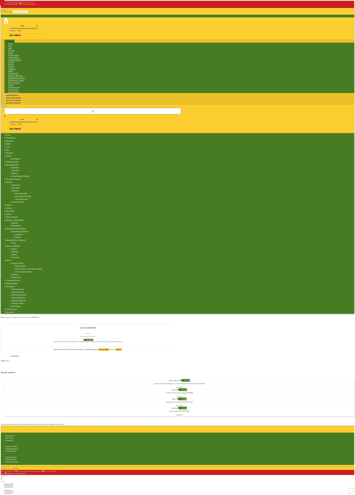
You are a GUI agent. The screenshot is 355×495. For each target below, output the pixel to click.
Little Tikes (15, 170)
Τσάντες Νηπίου (20, 266)
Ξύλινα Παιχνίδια (13, 73)
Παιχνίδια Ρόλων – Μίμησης (16, 80)
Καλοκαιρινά (15, 188)
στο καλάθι (90, 339)
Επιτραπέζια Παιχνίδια (15, 60)
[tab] (179, 355)
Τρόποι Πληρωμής (17, 289)
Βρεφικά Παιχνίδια (14, 57)
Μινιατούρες (12, 69)
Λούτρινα (11, 66)
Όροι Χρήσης (15, 306)
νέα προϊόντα (16, 100)
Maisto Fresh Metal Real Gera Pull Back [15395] (25, 28)
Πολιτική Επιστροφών (18, 295)
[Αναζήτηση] (92, 111)
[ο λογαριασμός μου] (5, 19)
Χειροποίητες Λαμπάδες (23, 196)
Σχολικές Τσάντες (17, 263)
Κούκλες (11, 64)
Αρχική (8, 135)
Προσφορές (10, 141)
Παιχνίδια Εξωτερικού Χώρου (17, 78)
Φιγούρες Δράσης (13, 89)
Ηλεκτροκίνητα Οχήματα (19, 231)
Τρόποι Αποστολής (17, 292)
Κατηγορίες (9, 41)
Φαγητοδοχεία (16, 225)
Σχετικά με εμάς (11, 309)
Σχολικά (11, 85)
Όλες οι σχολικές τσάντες (23, 272)
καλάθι (13, 35)
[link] (2, 6)
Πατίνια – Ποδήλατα (14, 82)
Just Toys (118, 349)
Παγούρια (14, 223)
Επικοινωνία (10, 312)
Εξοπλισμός (15, 257)
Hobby (11, 43)
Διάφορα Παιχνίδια (14, 92)
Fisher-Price (15, 167)
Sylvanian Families (14, 55)
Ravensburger (16, 159)
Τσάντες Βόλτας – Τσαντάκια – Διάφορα (28, 269)
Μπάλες (11, 71)
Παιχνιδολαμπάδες (21, 193)
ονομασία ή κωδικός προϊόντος (6, 11)
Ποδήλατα (14, 251)
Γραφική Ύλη (16, 277)
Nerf (10, 48)
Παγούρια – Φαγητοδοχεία (16, 76)
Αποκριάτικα (15, 185)
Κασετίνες (14, 274)
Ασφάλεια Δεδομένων (18, 300)
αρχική (15, 95)
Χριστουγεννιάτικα (17, 202)
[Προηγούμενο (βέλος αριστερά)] (1, 477)
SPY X (13, 243)
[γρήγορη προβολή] (181, 380)
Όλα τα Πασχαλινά (21, 199)
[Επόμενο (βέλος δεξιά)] (3, 477)
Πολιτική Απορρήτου (18, 297)
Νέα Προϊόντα (11, 138)
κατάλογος (17, 98)
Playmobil (12, 50)
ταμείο (19, 35)
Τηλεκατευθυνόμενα (14, 87)
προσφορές (17, 103)
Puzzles (11, 53)
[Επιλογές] (1, 478)
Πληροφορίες (10, 286)
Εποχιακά (11, 62)
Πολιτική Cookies (17, 303)
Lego (10, 46)
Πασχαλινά (15, 190)
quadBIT (23, 473)
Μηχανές (18, 237)
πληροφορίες (14, 356)
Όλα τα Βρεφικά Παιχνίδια (20, 176)
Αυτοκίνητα (19, 234)
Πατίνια (14, 249)
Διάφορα (14, 173)
